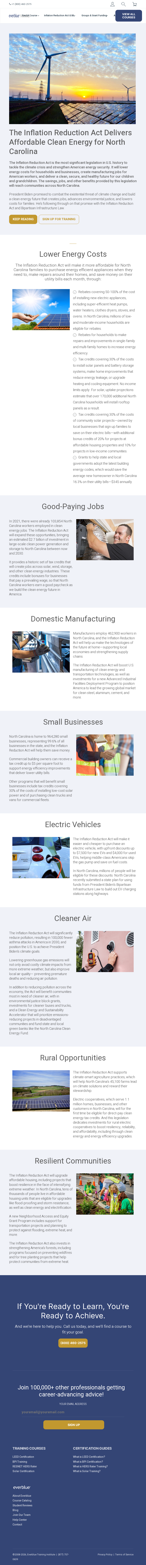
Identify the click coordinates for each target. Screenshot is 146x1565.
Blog (15, 1510)
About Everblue (22, 1496)
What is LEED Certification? (89, 1457)
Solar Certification (23, 1471)
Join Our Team (21, 1515)
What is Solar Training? (87, 1471)
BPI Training (20, 1462)
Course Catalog (22, 1501)
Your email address (73, 1404)
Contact (17, 1525)
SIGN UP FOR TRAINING (58, 219)
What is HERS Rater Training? (90, 1467)
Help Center (20, 1520)
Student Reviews (22, 1505)
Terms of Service (124, 1554)
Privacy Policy (105, 1554)
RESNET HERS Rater (25, 1467)
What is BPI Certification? (88, 1462)
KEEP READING (23, 219)
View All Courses (128, 15)
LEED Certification (23, 1457)
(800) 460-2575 (73, 1343)
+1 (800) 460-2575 (21, 4)
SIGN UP (74, 1425)
